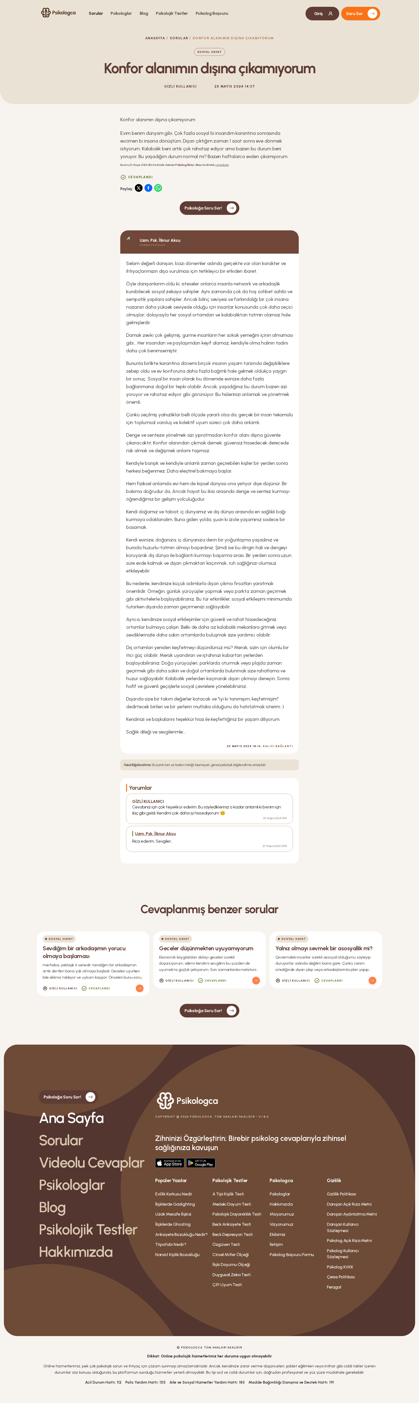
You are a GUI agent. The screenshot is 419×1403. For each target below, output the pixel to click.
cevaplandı (222, 165)
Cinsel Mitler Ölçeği (230, 1254)
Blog (144, 13)
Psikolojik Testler (172, 13)
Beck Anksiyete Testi (231, 1224)
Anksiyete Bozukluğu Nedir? (181, 1234)
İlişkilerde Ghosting (173, 1224)
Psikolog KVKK (340, 1267)
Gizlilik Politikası (341, 1194)
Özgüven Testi (226, 1244)
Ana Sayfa (71, 1118)
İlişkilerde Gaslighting (175, 1204)
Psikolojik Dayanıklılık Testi (236, 1214)
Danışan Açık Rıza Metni (349, 1204)
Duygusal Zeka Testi (231, 1274)
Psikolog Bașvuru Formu (292, 1254)
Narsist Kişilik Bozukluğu (177, 1254)
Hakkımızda (76, 1251)
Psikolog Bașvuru (212, 13)
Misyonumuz (282, 1214)
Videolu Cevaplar (91, 1162)
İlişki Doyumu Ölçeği (231, 1264)
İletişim (276, 1244)
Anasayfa (155, 38)
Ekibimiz (277, 1234)
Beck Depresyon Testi (232, 1234)
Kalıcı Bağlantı (278, 746)
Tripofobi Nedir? (170, 1244)
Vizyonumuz (281, 1224)
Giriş (318, 13)
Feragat (334, 1287)
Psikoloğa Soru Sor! (203, 208)
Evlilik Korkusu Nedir (173, 1194)
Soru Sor (354, 13)
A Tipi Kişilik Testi (228, 1194)
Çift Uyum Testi (227, 1284)
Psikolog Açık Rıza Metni (349, 1240)
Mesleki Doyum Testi (231, 1204)
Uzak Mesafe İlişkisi (173, 1214)
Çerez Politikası (341, 1277)
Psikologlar (121, 13)
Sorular (96, 13)
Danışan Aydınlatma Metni (352, 1214)
